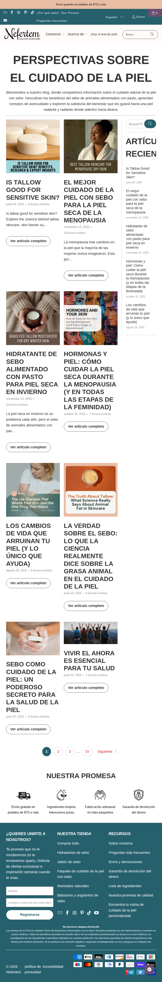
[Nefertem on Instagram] (19, 12)
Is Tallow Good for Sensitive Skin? (33, 190)
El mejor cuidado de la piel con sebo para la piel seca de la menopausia (136, 201)
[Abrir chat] (149, 969)
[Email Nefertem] (5, 12)
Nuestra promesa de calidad (131, 895)
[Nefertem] (22, 34)
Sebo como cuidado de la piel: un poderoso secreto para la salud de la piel (32, 687)
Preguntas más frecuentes (129, 853)
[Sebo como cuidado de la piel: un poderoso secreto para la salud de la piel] (33, 638)
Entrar (140, 16)
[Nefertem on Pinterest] (25, 12)
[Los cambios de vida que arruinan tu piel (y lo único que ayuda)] (33, 490)
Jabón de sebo (69, 862)
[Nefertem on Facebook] (12, 12)
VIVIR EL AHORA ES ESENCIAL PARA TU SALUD (89, 661)
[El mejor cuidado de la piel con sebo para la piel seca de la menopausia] (91, 146)
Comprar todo (68, 843)
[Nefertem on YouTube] (5, 20)
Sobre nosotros (121, 843)
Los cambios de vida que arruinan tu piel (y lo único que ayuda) (138, 313)
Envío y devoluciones (125, 862)
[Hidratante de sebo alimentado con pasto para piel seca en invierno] (33, 318)
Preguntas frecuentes (52, 20)
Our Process (70, 12)
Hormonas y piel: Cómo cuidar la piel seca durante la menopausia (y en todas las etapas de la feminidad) (137, 276)
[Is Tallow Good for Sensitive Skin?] (33, 146)
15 (87, 751)
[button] (55, 34)
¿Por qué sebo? (48, 12)
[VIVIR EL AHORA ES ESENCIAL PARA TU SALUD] (91, 633)
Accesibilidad (52, 967)
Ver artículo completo (28, 241)
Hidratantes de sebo (73, 853)
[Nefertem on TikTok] (32, 12)
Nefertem (13, 972)
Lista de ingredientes (125, 886)
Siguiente (105, 751)
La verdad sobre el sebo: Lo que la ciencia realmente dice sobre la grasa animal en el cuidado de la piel (91, 556)
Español (112, 17)
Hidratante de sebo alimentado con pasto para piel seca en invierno (138, 236)
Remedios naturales (73, 886)
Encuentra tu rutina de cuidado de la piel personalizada (126, 910)
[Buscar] (152, 34)
